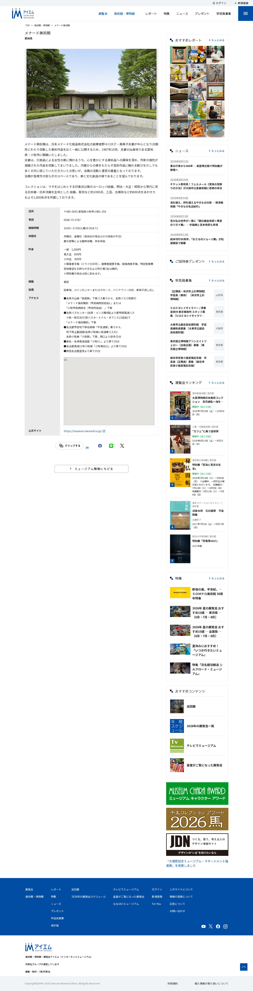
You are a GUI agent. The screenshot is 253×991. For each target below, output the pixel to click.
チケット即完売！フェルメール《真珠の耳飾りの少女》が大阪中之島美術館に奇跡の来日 (196, 186)
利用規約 (172, 983)
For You (156, 904)
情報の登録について (181, 896)
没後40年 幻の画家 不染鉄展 (208, 512)
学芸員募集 (223, 13)
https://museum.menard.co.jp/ (83, 431)
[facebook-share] (100, 445)
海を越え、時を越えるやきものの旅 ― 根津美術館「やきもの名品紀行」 (196, 204)
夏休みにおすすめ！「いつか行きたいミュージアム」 (207, 650)
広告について (177, 904)
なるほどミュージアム (126, 904)
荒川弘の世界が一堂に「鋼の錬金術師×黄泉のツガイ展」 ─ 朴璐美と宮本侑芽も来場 (196, 222)
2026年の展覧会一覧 (200, 726)
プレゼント (202, 13)
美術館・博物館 (124, 13)
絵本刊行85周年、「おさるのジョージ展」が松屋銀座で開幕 (197, 241)
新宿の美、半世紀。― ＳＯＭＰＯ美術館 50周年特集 (207, 593)
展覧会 (103, 13)
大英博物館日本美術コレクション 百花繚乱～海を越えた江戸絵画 (207, 400)
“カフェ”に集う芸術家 (205, 431)
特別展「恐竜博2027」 (205, 541)
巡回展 (191, 706)
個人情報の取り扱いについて (211, 983)
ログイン (157, 889)
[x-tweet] (122, 445)
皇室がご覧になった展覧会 (204, 765)
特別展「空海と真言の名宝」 (206, 466)
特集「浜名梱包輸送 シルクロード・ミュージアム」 (207, 669)
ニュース (182, 13)
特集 (167, 13)
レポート (151, 13)
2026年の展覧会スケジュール (88, 896)
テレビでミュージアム (201, 745)
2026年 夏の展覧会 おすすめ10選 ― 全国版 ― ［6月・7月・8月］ (208, 631)
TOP (27, 25)
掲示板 (55, 925)
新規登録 (157, 896)
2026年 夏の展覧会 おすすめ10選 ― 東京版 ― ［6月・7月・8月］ (208, 612)
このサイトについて (181, 889)
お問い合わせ (177, 911)
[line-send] (111, 445)
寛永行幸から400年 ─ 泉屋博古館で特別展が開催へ (196, 168)
